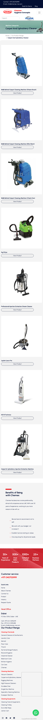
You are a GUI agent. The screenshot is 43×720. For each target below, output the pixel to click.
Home (7, 36)
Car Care (4, 665)
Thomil (3, 647)
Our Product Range (17, 36)
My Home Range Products (9, 650)
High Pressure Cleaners (8, 683)
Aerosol (3, 641)
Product (3, 596)
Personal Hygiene (6, 653)
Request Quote (6, 602)
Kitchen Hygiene (6, 662)
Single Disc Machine (7, 689)
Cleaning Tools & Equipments (10, 702)
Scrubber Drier (6, 686)
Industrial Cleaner (7, 656)
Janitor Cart (5, 711)
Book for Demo (27, 6)
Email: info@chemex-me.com (12, 4)
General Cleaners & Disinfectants (12, 635)
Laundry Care (5, 638)
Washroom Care (6, 659)
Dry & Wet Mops (6, 708)
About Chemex (6, 591)
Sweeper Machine (7, 695)
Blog (36, 6)
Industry (3, 599)
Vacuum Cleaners (6, 674)
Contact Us (4, 594)
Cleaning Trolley (6, 705)
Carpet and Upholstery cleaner (11, 677)
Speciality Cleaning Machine (10, 692)
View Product (17, 93)
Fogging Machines (7, 680)
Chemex (4, 667)
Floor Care (4, 644)
